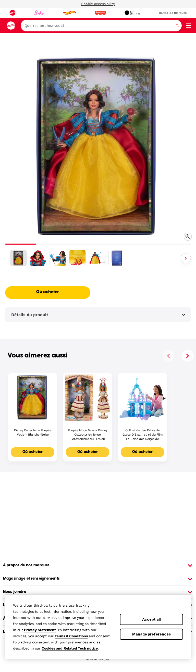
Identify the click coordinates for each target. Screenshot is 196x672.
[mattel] (12, 13)
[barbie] (39, 13)
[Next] (186, 258)
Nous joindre (14, 592)
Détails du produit (29, 314)
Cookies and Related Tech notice (70, 648)
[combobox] (101, 25)
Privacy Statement (40, 630)
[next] (187, 355)
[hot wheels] (69, 13)
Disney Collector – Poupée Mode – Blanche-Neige (32, 432)
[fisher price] (100, 13)
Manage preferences (151, 634)
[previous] (168, 355)
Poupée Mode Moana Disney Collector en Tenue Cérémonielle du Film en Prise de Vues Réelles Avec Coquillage (87, 434)
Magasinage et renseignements (31, 578)
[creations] (132, 13)
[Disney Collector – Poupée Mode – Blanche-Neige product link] (32, 397)
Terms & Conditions (71, 636)
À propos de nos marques (26, 565)
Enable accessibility (98, 4)
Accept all (151, 619)
